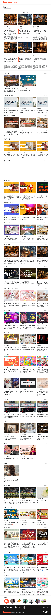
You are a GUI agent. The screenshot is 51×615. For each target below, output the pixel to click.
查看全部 (45, 73)
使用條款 (23, 612)
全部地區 (6, 7)
